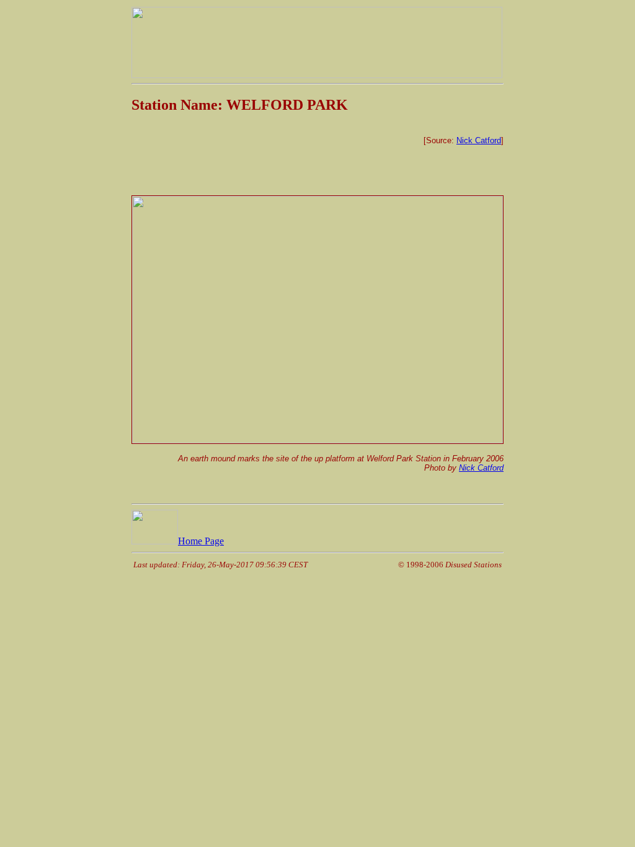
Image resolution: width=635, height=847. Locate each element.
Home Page (201, 541)
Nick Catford (478, 140)
